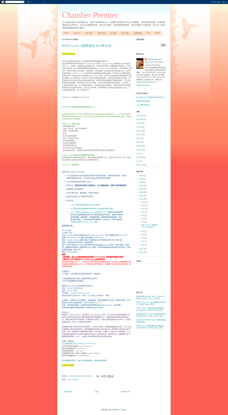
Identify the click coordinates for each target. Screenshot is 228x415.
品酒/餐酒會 (138, 33)
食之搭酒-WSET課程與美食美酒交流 (150, 97)
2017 (141, 186)
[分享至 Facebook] (109, 376)
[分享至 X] (107, 376)
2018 (141, 182)
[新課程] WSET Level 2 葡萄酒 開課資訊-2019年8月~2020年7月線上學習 (151, 315)
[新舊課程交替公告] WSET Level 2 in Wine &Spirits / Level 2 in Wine (150, 298)
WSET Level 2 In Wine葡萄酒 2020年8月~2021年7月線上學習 (151, 303)
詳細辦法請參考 (82, 222)
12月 (143, 202)
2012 (141, 249)
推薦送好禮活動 (97, 308)
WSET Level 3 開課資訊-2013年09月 (149, 226)
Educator (139, 119)
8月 (142, 215)
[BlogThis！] (104, 376)
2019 (141, 179)
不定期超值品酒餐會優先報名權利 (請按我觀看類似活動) (92, 209)
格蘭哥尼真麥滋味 (143, 101)
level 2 (138, 135)
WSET (157, 33)
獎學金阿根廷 (85, 212)
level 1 (138, 131)
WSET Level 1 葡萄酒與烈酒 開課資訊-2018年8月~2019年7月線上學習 (150, 327)
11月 (143, 205)
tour (137, 161)
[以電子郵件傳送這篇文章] (102, 376)
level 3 (70, 380)
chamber (139, 116)
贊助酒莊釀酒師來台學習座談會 (85, 205)
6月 (142, 222)
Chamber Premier (90, 15)
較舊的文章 (125, 392)
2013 (141, 199)
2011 (141, 252)
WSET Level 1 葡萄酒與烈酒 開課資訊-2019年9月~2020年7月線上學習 (150, 309)
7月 (142, 219)
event (138, 123)
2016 (141, 189)
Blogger (124, 410)
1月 (142, 245)
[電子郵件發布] (97, 376)
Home (66, 33)
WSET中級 (101, 33)
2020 (141, 176)
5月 (142, 231)
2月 (142, 241)
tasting (139, 157)
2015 (141, 192)
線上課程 (113, 33)
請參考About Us (96, 303)
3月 (142, 238)
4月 (142, 235)
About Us (76, 33)
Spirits (138, 150)
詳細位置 (87, 303)
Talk (138, 153)
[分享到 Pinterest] (112, 376)
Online (138, 146)
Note (148, 33)
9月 (142, 212)
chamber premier (154, 59)
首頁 (97, 392)
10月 (143, 209)
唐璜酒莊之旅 (100, 212)
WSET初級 (89, 33)
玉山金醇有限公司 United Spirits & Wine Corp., (79, 344)
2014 (141, 196)
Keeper (139, 127)
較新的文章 (68, 392)
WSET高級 (125, 33)
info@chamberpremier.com (80, 293)
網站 (96, 222)
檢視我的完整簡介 (143, 85)
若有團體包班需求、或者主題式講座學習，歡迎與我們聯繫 (84, 360)
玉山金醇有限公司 (143, 105)
